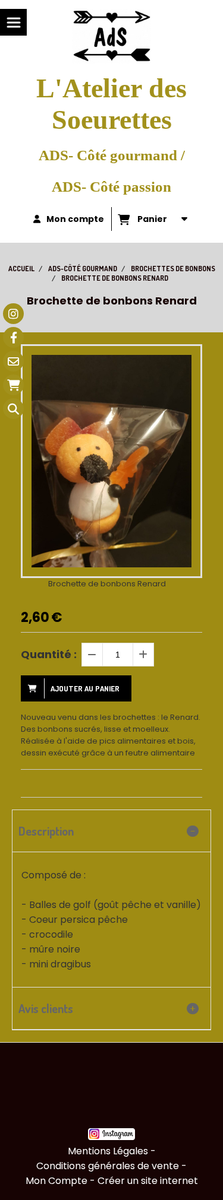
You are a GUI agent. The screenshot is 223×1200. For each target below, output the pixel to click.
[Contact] (13, 361)
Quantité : (49, 654)
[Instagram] (13, 313)
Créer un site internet (148, 1181)
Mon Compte (56, 1181)
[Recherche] (13, 408)
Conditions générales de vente (107, 1166)
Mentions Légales (108, 1151)
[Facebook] (13, 337)
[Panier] (13, 384)
